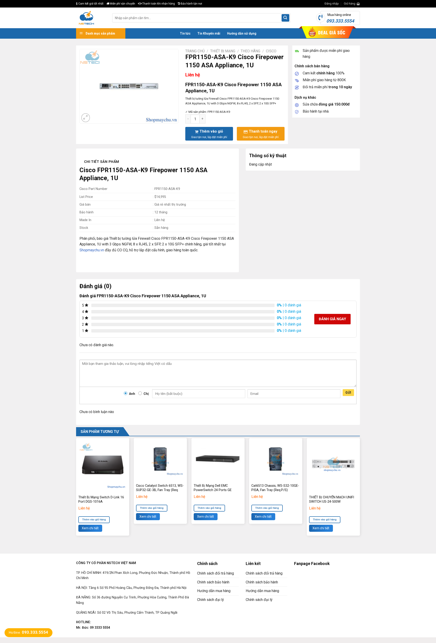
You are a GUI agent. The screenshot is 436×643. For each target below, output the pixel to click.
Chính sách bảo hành (213, 582)
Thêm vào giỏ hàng (94, 519)
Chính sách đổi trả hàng (215, 573)
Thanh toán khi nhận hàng (158, 3)
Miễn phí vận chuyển (122, 3)
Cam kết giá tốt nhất (91, 3)
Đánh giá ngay (332, 319)
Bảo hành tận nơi (191, 3)
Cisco (271, 51)
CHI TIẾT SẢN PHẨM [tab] (101, 162)
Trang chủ (195, 51)
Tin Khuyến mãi (208, 33)
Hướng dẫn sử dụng (241, 33)
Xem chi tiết (90, 528)
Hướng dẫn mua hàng (213, 591)
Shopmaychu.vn (91, 250)
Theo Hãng (250, 51)
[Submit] (285, 18)
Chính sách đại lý (210, 600)
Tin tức (185, 33)
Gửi (348, 392)
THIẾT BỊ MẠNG (222, 51)
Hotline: (28, 632)
